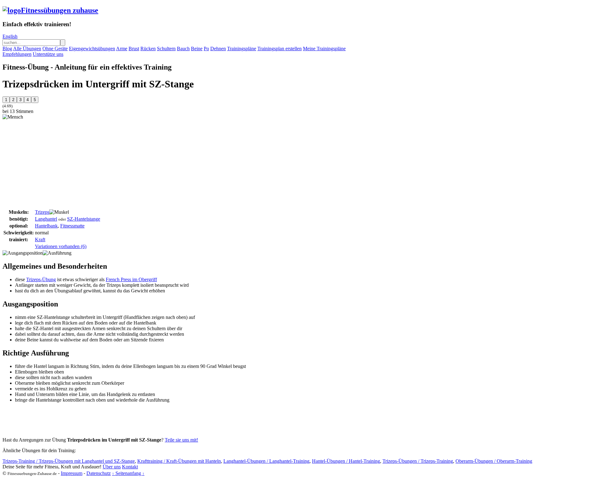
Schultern (166, 48)
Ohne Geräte (55, 48)
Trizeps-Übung (41, 279)
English (9, 36)
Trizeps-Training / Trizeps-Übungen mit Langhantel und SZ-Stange (68, 461)
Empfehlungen (17, 54)
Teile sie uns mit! (181, 439)
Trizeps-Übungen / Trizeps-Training (417, 461)
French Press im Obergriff (131, 279)
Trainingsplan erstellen (279, 48)
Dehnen (218, 48)
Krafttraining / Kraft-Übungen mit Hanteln (179, 461)
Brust (134, 48)
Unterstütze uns (48, 54)
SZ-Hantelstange (83, 219)
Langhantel (46, 219)
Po (206, 48)
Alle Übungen (27, 48)
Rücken (148, 48)
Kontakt (130, 466)
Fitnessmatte (72, 225)
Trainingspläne (241, 48)
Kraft (40, 239)
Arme (121, 48)
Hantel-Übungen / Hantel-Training (346, 461)
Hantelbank (46, 225)
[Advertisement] (54, 163)
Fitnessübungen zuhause (59, 10)
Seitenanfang (128, 473)
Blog (7, 48)
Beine (196, 48)
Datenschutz (98, 473)
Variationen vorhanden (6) (60, 246)
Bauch (183, 48)
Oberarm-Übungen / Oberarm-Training (493, 461)
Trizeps (42, 212)
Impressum (71, 473)
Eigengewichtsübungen (92, 48)
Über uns (112, 466)
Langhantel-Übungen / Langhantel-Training (266, 461)
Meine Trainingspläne (324, 48)
